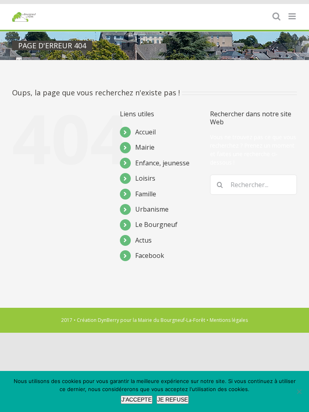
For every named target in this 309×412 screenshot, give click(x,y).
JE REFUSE (172, 399)
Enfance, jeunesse (162, 163)
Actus (143, 240)
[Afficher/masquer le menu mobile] (292, 16)
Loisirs (145, 178)
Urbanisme (152, 209)
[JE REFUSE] (299, 391)
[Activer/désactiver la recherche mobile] (276, 16)
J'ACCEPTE (137, 399)
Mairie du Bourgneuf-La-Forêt (171, 320)
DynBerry (108, 320)
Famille (145, 194)
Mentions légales (229, 320)
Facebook (149, 255)
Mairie (144, 147)
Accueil (145, 132)
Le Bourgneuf (156, 224)
